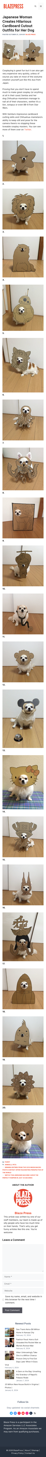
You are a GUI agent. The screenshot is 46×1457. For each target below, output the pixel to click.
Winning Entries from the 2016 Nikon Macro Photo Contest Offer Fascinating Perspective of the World (22, 1169)
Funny (7, 1162)
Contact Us (30, 1453)
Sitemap (35, 1450)
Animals (8, 1165)
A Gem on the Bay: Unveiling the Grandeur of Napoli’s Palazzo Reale (28, 1374)
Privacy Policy (17, 1453)
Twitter (27, 129)
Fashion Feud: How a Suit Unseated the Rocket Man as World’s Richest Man (28, 1342)
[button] (35, 6)
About (27, 1450)
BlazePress (18, 1450)
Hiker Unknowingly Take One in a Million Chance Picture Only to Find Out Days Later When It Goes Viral (21, 1358)
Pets (14, 1165)
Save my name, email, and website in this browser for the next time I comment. (23, 1299)
